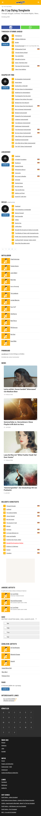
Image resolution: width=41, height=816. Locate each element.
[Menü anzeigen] (2, 2)
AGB (10, 767)
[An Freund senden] (30, 27)
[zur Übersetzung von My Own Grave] (38, 106)
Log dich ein (4, 354)
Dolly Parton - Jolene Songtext (9, 797)
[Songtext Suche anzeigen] (38, 2)
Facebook (4, 782)
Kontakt (3, 751)
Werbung (3, 745)
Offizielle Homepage (8, 700)
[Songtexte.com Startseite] (20, 2)
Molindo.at (4, 785)
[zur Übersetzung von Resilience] (38, 162)
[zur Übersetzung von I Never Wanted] (38, 516)
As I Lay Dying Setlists (9, 699)
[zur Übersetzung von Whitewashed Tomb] (38, 49)
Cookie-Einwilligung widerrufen (9, 772)
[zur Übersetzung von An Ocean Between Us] (38, 532)
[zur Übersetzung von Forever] (38, 549)
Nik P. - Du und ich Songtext (8, 812)
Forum (3, 761)
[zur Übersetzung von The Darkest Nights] (38, 512)
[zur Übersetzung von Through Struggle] (38, 506)
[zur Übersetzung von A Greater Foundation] (38, 159)
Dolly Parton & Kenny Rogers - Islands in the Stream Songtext (17, 800)
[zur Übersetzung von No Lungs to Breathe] (38, 176)
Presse (3, 742)
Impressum (4, 770)
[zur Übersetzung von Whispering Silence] (38, 169)
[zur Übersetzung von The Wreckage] (38, 129)
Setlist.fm (4, 788)
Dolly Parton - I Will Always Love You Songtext (13, 806)
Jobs (2, 748)
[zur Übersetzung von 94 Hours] (38, 529)
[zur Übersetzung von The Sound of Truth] (38, 522)
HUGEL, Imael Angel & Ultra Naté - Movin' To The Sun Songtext (18, 803)
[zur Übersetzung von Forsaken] (38, 553)
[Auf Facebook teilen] (10, 27)
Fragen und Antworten (7, 764)
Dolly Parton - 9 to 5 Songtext (9, 809)
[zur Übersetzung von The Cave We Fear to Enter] (38, 66)
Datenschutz (4, 767)
